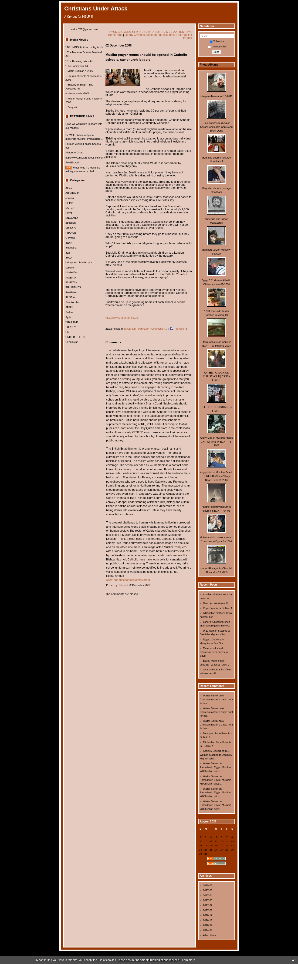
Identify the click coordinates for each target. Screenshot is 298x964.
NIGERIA (70, 277)
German (70, 237)
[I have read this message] (293, 960)
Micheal (207, 742)
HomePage (115, 34)
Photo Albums (209, 64)
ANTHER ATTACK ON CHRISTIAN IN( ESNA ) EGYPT (216, 376)
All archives (209, 935)
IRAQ (68, 257)
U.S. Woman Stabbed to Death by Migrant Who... (216, 754)
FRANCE (70, 232)
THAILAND (71, 322)
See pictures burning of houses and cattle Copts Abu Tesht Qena (216, 127)
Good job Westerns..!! (215, 603)
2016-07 (207, 925)
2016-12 (207, 915)
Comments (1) (159, 328)
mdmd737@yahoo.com (84, 29)
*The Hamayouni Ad (76, 66)
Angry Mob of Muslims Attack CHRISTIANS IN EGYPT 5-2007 (216, 441)
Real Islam (71, 292)
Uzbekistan (71, 342)
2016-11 (207, 920)
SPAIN (69, 307)
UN (67, 332)
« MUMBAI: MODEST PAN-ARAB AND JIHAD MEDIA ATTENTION (149, 31)
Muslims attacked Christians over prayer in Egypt (214, 652)
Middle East (71, 272)
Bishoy (207, 733)
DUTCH (69, 207)
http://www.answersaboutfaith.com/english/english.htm (95, 157)
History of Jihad (74, 152)
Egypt (68, 213)
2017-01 (207, 910)
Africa (68, 188)
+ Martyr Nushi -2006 (77, 93)
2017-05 (207, 890)
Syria (68, 317)
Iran (67, 252)
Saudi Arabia (72, 302)
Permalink (143, 328)
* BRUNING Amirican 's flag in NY (84, 47)
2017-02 (207, 905)
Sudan (69, 312)
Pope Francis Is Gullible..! (217, 608)
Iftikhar (123, 585)
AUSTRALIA (72, 193)
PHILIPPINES (73, 287)
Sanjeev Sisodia (212, 750)
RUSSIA (70, 297)
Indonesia (70, 247)
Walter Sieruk (210, 695)
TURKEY (70, 327)
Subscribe (219, 41)
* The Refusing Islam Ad (78, 61)
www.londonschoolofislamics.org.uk (128, 579)
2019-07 (207, 885)
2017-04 (207, 895)
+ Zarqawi (71, 107)
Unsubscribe (219, 46)
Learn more (187, 960)
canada (69, 198)
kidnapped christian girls (79, 262)
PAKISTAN (71, 282)
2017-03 (207, 900)
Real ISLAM (72, 162)
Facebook (179, 328)
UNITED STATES (75, 337)
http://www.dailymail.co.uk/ (122, 317)
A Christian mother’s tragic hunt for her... (216, 699)
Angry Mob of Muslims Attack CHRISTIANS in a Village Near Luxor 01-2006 (216, 476)
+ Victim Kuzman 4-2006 (79, 71)
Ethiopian (70, 222)
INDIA (68, 242)
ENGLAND (71, 217)
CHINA (69, 203)
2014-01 (207, 930)
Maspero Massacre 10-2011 (216, 96)
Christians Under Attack (95, 9)
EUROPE (70, 227)
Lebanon (70, 267)
